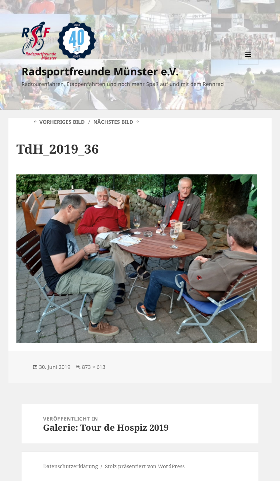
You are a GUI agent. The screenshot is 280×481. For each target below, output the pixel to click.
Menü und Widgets (248, 64)
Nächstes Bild (113, 121)
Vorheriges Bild (62, 121)
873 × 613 (93, 366)
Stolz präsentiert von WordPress (144, 466)
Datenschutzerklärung (70, 466)
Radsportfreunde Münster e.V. (100, 71)
